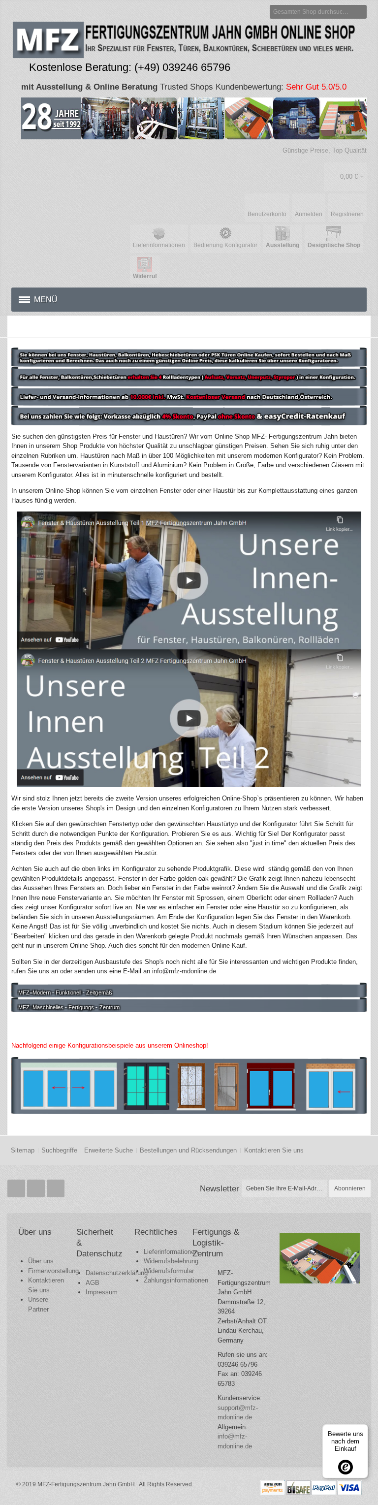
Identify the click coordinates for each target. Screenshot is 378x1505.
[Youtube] (55, 1188)
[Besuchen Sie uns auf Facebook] (17, 1188)
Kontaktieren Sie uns (274, 1150)
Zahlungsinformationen (176, 1280)
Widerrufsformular (169, 1271)
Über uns (41, 1261)
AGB (92, 1282)
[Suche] (360, 12)
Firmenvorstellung (53, 1271)
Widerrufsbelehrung (171, 1261)
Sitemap (22, 1150)
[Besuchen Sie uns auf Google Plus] (37, 1188)
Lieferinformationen (171, 1251)
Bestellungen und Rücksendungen (188, 1150)
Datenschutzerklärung (117, 1273)
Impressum (102, 1292)
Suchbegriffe (59, 1150)
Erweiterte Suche (108, 1150)
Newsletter (219, 1188)
